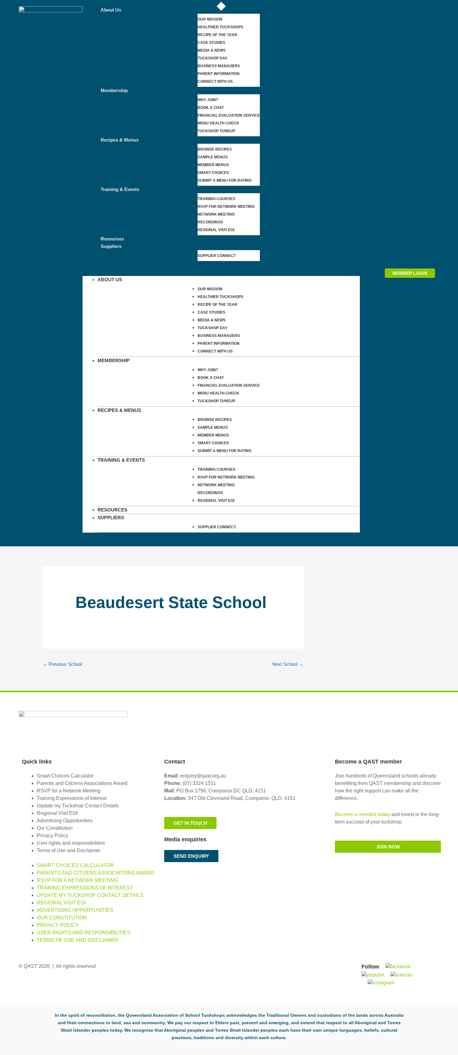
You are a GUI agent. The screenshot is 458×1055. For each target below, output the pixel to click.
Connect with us (215, 81)
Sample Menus (213, 157)
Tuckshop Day (212, 58)
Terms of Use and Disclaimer (68, 850)
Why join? (208, 100)
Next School (287, 664)
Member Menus (213, 165)
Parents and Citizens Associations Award (82, 783)
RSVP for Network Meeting (226, 206)
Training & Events (120, 189)
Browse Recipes (215, 149)
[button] (221, 272)
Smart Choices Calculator (65, 775)
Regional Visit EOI (57, 813)
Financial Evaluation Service (229, 115)
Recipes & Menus (120, 139)
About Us (111, 9)
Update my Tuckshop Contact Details (78, 805)
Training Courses (216, 199)
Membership (114, 90)
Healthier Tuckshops (220, 27)
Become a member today (362, 814)
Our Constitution (55, 828)
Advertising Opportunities (65, 820)
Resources (112, 238)
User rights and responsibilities (71, 843)
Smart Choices (213, 172)
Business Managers (219, 66)
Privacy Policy (52, 835)
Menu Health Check (218, 123)
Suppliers (111, 246)
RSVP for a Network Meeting (68, 790)
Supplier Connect (217, 256)
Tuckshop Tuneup (216, 131)
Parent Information (219, 74)
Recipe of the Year (217, 35)
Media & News (212, 50)
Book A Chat (211, 107)
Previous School (62, 664)
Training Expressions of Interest (71, 798)
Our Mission (210, 19)
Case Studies (211, 42)
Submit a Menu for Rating (224, 180)
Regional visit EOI (216, 230)
